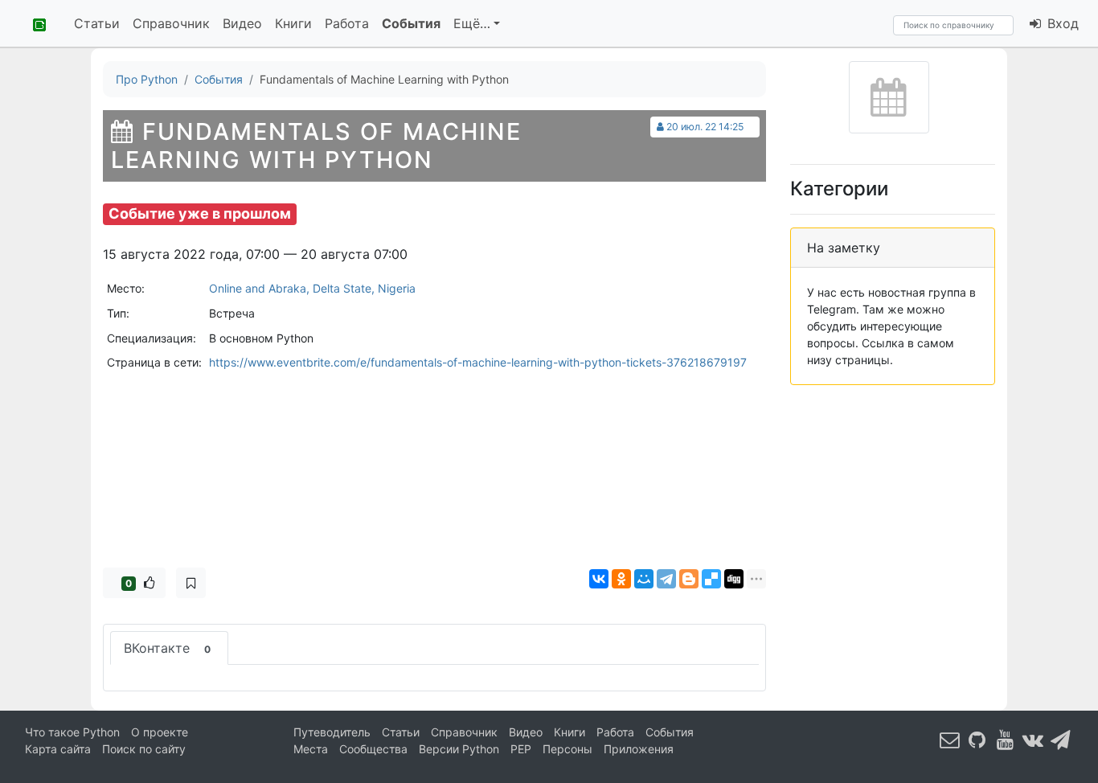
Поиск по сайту (144, 749)
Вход (1061, 23)
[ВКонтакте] (598, 578)
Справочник (171, 23)
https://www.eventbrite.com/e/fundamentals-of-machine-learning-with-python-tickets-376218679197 (478, 362)
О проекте (159, 732)
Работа (347, 23)
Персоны (567, 749)
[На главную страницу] (34, 23)
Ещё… (471, 23)
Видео (242, 23)
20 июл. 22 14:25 (705, 127)
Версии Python (459, 749)
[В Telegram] (1061, 739)
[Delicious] (711, 578)
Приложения (639, 749)
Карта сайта (58, 749)
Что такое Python (72, 732)
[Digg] (734, 578)
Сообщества (373, 749)
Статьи (97, 23)
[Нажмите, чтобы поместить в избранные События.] (191, 583)
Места (310, 749)
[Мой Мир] (643, 578)
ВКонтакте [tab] (167, 648)
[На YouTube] (1005, 739)
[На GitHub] (977, 739)
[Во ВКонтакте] (1033, 739)
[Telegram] (666, 578)
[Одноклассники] (621, 578)
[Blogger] (689, 578)
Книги (293, 23)
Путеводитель (332, 732)
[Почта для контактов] (950, 739)
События (411, 23)
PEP (520, 749)
